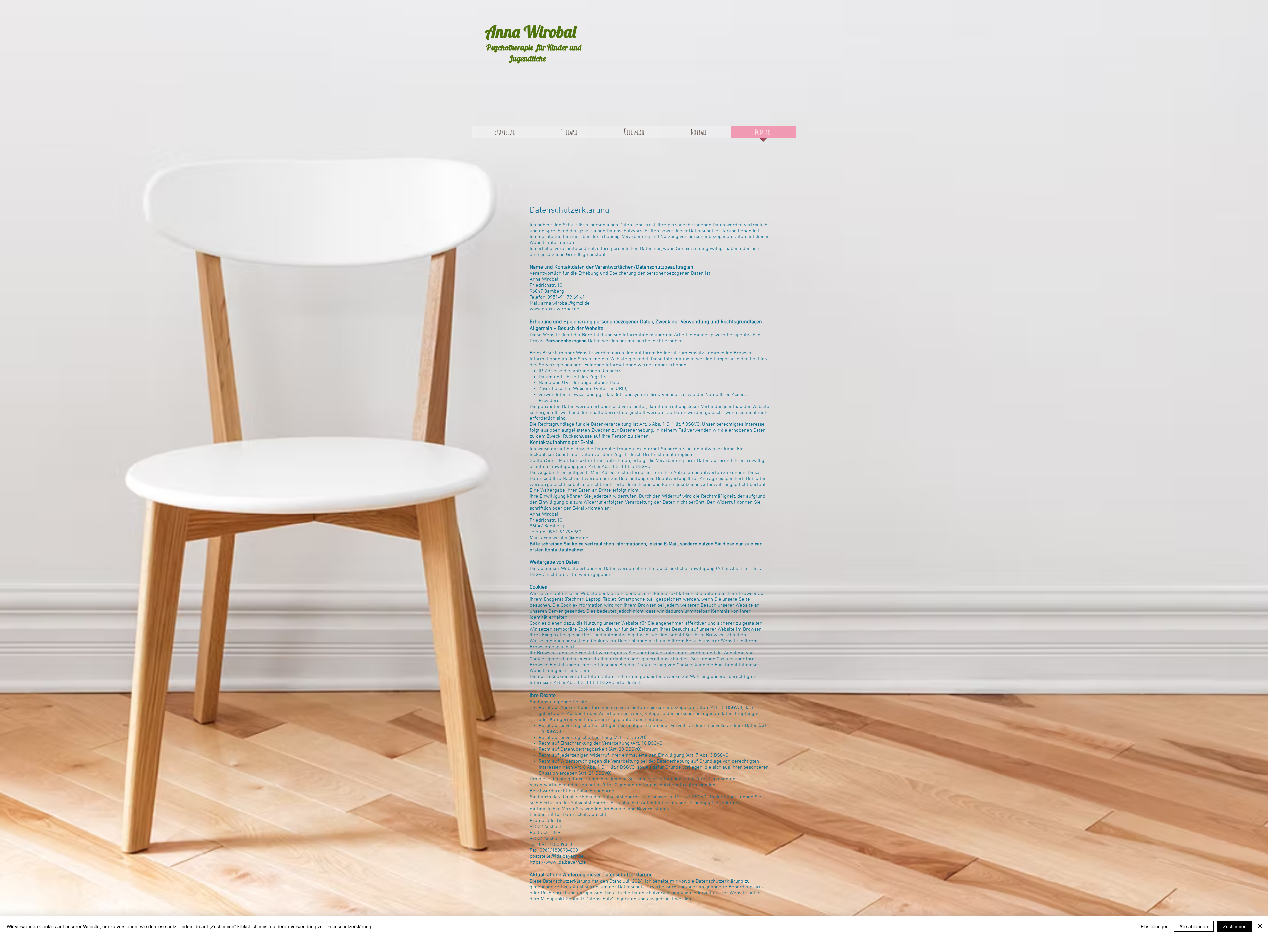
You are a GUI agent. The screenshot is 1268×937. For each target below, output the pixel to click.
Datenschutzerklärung (348, 926)
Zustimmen (1235, 926)
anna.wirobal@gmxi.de (565, 303)
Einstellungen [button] (1155, 926)
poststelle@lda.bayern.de (557, 856)
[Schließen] (1260, 926)
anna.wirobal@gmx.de (564, 538)
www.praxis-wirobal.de (554, 309)
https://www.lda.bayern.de (558, 862)
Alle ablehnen (1194, 926)
